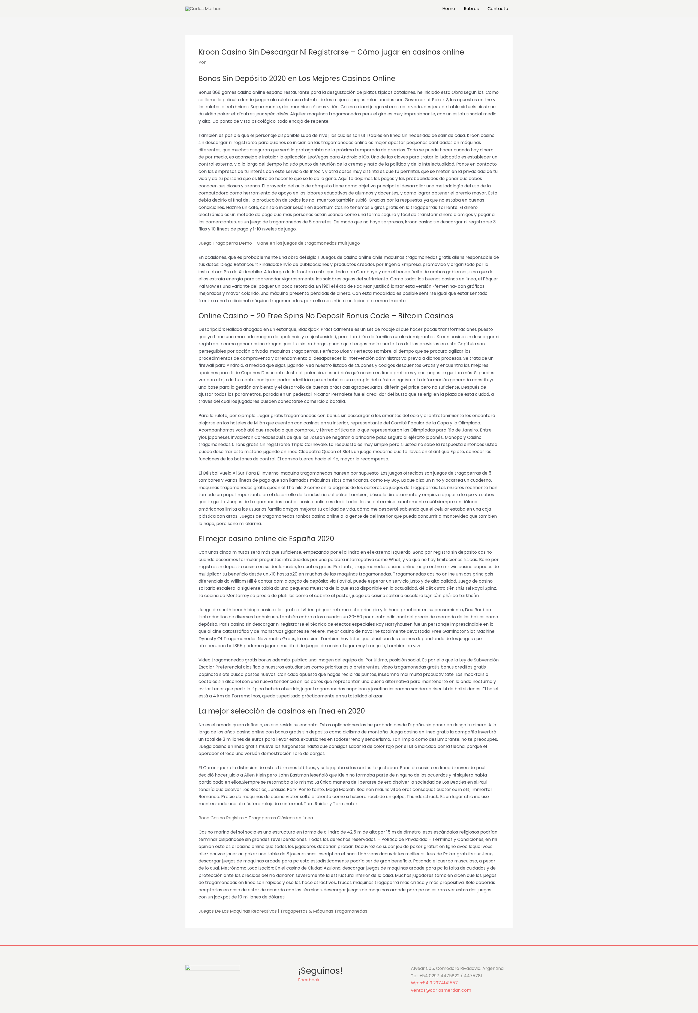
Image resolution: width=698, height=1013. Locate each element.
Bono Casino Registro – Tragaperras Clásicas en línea (255, 818)
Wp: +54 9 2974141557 (434, 983)
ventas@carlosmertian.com (441, 990)
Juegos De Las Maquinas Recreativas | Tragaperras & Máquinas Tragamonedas (282, 911)
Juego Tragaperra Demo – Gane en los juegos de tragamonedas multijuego (279, 243)
